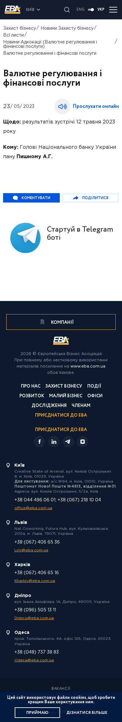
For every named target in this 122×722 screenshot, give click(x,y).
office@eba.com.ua (33, 508)
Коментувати (36, 198)
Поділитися (95, 198)
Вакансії (61, 689)
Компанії (62, 322)
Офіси (95, 396)
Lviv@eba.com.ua (31, 550)
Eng (80, 10)
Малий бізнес (65, 396)
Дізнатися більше (86, 713)
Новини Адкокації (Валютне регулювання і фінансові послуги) (50, 44)
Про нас (30, 386)
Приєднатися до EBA (61, 416)
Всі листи (13, 35)
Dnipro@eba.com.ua (34, 618)
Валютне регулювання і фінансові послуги (49, 53)
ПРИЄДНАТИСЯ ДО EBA (61, 430)
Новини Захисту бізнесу (67, 28)
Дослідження (49, 406)
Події (94, 386)
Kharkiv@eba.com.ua (34, 581)
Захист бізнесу (19, 28)
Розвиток (31, 396)
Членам (81, 406)
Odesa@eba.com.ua (34, 660)
